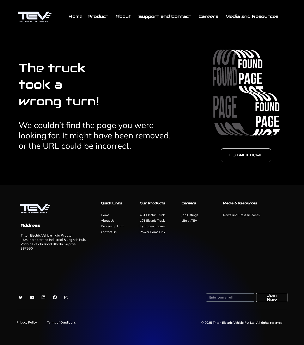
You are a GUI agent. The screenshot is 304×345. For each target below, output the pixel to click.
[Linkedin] (43, 297)
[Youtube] (32, 297)
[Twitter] (21, 297)
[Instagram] (66, 297)
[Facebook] (55, 297)
